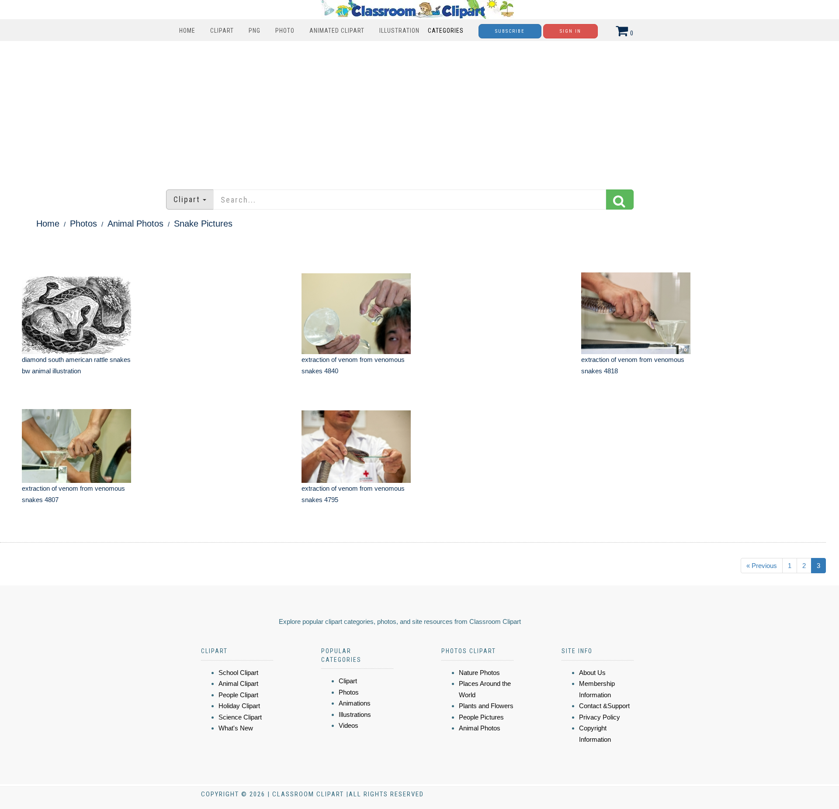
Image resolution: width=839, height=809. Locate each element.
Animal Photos (135, 223)
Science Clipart (240, 717)
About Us (592, 672)
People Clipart (238, 695)
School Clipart (238, 672)
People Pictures (481, 717)
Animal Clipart (238, 683)
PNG (254, 30)
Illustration (399, 30)
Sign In (570, 31)
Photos (83, 223)
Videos (348, 725)
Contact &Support (604, 705)
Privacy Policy (599, 717)
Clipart (222, 30)
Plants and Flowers (486, 705)
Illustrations (355, 714)
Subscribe (510, 31)
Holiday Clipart (239, 705)
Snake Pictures (203, 223)
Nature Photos (479, 672)
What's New (235, 728)
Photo (285, 30)
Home (187, 30)
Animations (355, 703)
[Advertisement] (419, 111)
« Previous (761, 565)
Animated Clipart (336, 30)
